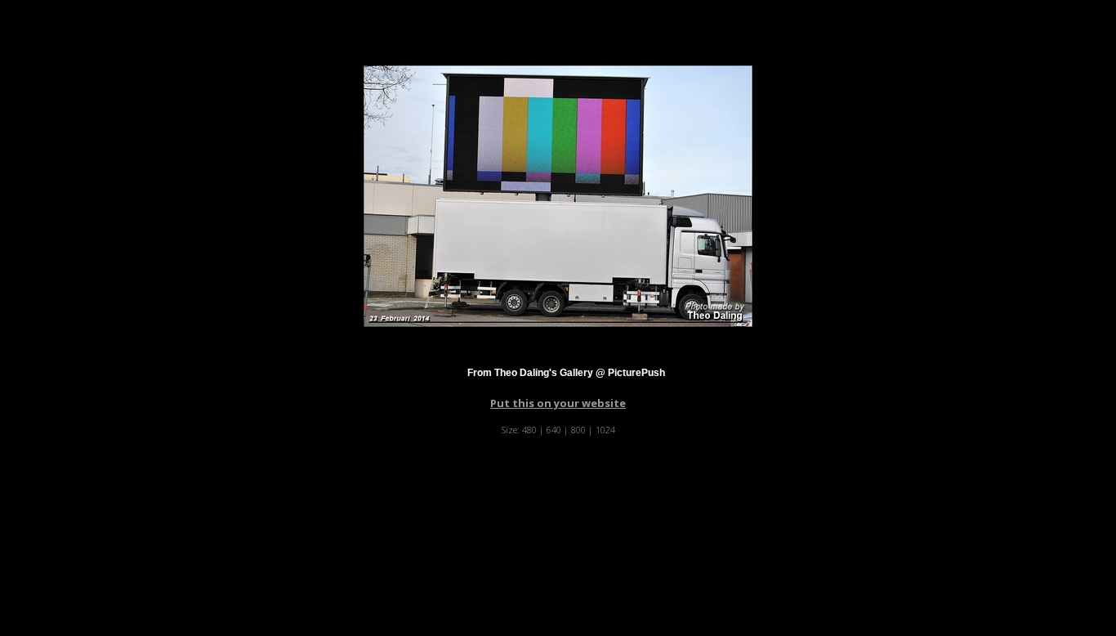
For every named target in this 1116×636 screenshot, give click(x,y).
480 (529, 429)
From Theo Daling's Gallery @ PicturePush (566, 372)
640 (554, 429)
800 (578, 429)
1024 (605, 429)
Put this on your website (558, 403)
